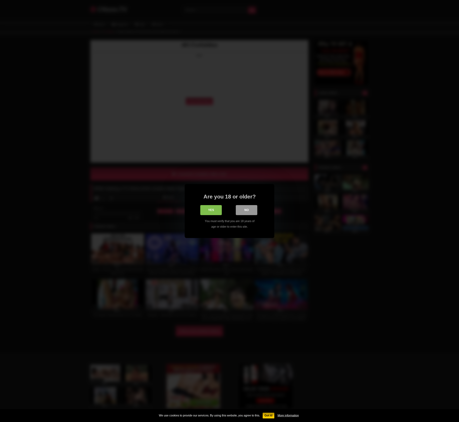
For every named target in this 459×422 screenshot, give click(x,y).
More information (288, 415)
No (246, 210)
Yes (211, 210)
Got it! (268, 415)
